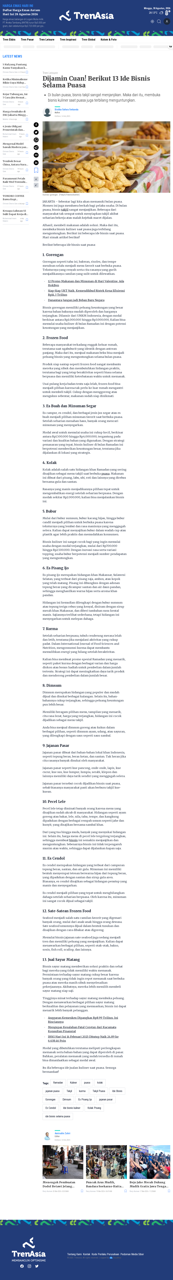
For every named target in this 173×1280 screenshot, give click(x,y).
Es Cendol (50, 1108)
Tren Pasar (27, 39)
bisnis (73, 840)
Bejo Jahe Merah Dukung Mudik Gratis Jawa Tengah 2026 (149, 1184)
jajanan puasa (52, 1091)
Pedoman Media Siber (132, 1254)
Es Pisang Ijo (85, 1099)
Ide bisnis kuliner (71, 1108)
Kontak (86, 1254)
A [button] (36, 179)
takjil (64, 209)
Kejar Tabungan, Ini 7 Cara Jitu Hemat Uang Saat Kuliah (15, 97)
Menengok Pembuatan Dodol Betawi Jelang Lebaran (59, 1184)
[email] (36, 155)
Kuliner (73, 1082)
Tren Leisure (46, 39)
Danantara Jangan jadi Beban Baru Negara (76, 300)
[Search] (160, 21)
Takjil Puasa (99, 1091)
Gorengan (50, 1099)
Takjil (69, 1091)
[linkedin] (36, 162)
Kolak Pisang (94, 1108)
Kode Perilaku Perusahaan (105, 1254)
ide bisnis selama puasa (57, 1116)
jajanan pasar (106, 1099)
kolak (100, 1082)
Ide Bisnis (117, 1091)
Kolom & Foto (109, 39)
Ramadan (58, 1082)
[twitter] (36, 132)
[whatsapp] (36, 139)
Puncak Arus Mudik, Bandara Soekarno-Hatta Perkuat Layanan (103, 1184)
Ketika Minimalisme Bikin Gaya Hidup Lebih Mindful (15, 83)
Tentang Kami (74, 1254)
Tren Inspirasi (68, 39)
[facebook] (36, 124)
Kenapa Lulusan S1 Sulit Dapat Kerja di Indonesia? (14, 214)
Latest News (12, 56)
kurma (82, 1091)
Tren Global (88, 39)
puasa (105, 473)
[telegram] (36, 147)
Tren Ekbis (9, 39)
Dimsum (67, 1099)
